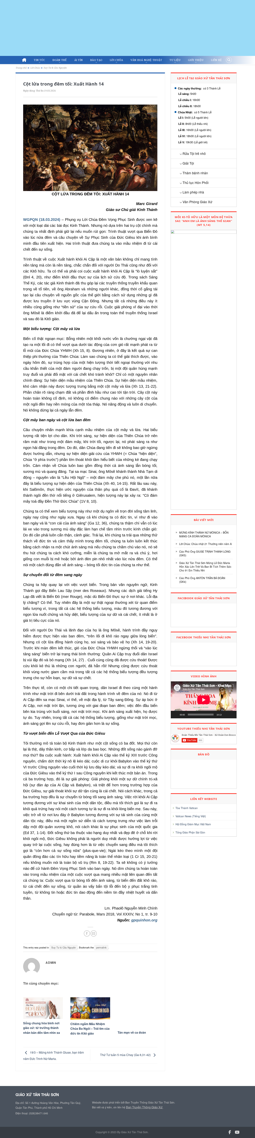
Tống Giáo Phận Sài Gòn (190, 832)
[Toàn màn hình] (232, 714)
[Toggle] (180, 154)
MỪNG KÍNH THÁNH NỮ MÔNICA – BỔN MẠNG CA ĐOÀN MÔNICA (203, 534)
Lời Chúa (116, 60)
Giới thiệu (195, 60)
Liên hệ (216, 60)
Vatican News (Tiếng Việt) (190, 816)
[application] (204, 699)
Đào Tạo (96, 60)
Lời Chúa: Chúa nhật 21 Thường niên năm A (205, 544)
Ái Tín (78, 60)
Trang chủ (21, 67)
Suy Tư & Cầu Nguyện (55, 67)
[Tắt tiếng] (226, 714)
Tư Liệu (175, 60)
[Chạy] (176, 714)
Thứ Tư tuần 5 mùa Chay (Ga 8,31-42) (125, 1055)
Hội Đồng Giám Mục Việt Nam (193, 824)
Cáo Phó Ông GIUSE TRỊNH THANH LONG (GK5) (205, 553)
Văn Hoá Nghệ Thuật (146, 60)
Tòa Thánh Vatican (186, 808)
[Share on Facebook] (87, 933)
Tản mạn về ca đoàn (132, 1032)
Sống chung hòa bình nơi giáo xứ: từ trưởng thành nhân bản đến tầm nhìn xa (41, 1028)
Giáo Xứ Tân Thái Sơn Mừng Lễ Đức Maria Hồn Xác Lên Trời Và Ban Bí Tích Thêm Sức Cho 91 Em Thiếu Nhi (205, 566)
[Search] (229, 60)
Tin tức (39, 60)
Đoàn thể (59, 60)
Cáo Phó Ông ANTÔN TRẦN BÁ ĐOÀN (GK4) (202, 580)
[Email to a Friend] (94, 933)
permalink (101, 947)
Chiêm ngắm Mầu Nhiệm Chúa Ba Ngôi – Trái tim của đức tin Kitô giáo (90, 1028)
